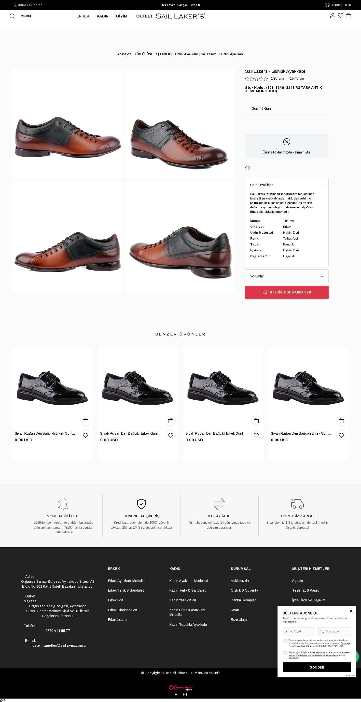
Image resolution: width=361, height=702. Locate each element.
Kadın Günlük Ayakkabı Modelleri (187, 612)
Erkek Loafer (118, 620)
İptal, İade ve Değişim (308, 600)
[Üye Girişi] (332, 16)
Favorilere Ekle (85, 435)
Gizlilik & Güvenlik (244, 590)
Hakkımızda (240, 581)
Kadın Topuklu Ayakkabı (188, 624)
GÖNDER (317, 667)
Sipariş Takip (341, 5)
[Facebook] (176, 695)
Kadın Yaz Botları (182, 600)
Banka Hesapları (243, 600)
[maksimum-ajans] (180, 688)
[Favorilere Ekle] (249, 168)
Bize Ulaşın (239, 620)
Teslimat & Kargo (305, 590)
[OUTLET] (144, 16)
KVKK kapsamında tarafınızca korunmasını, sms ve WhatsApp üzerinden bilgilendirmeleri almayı (320, 653)
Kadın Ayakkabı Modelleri (188, 581)
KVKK (235, 610)
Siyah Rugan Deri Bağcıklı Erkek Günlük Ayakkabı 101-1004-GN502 (45, 433)
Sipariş (297, 581)
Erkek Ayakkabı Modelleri (127, 581)
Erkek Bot (116, 600)
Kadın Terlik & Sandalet (187, 590)
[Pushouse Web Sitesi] (350, 675)
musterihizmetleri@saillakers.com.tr (58, 645)
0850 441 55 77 (30, 5)
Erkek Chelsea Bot (123, 610)
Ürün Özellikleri (261, 185)
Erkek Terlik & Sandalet (126, 590)
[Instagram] (185, 695)
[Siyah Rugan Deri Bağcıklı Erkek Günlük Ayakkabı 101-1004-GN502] (52, 388)
